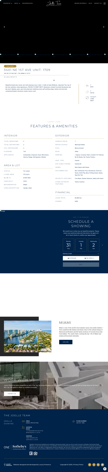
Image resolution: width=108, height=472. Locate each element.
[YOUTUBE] (102, 464)
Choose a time (67, 253)
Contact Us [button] (12, 393)
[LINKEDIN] (98, 464)
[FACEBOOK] (89, 464)
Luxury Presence (45, 464)
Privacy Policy (78, 464)
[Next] (102, 245)
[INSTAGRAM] (94, 464)
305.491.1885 (80, 423)
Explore (66, 342)
